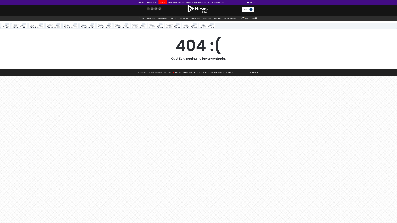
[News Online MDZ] (157, 11)
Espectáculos (230, 18)
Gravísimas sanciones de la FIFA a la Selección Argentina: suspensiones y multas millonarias (204, 2)
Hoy (142, 18)
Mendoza (151, 18)
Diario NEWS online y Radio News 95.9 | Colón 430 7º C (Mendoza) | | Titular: (204, 72)
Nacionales (162, 18)
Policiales (195, 18)
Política (173, 18)
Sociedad (207, 18)
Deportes (184, 18)
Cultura (217, 18)
